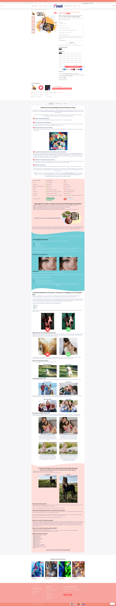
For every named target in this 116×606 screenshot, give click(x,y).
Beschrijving (51, 103)
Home (32, 9)
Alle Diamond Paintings (66, 73)
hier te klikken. (40, 174)
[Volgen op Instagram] (33, 593)
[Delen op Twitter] (60, 77)
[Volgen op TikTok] (35, 593)
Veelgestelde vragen (49, 598)
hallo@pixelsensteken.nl (36, 591)
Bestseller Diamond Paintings (74, 73)
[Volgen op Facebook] (31, 593)
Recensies (65, 103)
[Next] (56, 22)
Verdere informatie (58, 103)
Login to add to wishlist (63, 79)
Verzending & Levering (49, 595)
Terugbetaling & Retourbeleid (50, 593)
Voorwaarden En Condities (50, 596)
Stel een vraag (61, 71)
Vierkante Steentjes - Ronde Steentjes (51, 589)
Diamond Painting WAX (35, 94)
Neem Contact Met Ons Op (50, 590)
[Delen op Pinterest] (62, 77)
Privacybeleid (48, 592)
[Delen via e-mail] (64, 77)
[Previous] (37, 22)
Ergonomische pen (35, 96)
